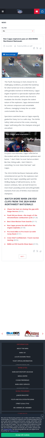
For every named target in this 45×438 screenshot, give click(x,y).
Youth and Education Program (22, 399)
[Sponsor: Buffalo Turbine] (32, 334)
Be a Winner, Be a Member (22, 408)
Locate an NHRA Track (22, 357)
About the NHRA (22, 348)
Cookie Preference (22, 380)
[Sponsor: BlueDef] (13, 334)
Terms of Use (14, 431)
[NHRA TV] (42, 11)
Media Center (22, 376)
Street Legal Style (22, 404)
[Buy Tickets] (37, 11)
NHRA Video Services (22, 384)
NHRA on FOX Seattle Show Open (20, 244)
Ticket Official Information (22, 361)
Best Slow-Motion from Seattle (19, 221)
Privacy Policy (8, 429)
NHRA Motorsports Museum (22, 372)
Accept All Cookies (22, 435)
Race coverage (10, 54)
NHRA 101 (22, 353)
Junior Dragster (22, 395)
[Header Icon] (2, 11)
